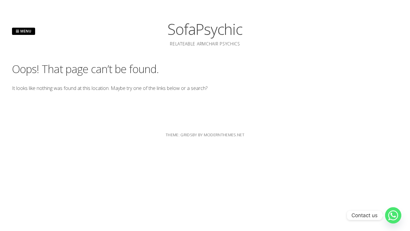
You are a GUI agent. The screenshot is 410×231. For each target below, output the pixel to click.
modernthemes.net (224, 134)
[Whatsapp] (393, 215)
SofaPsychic (204, 29)
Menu (25, 31)
